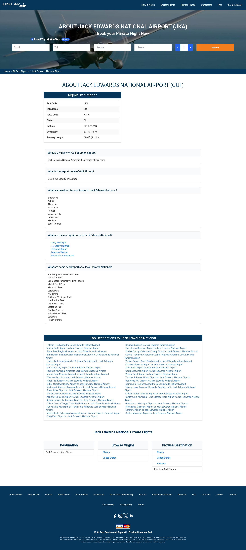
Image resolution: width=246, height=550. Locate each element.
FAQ (220, 5)
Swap (67, 39)
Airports (49, 494)
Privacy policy (126, 504)
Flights (106, 452)
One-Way (55, 39)
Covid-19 (206, 494)
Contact (232, 494)
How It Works (148, 5)
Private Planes (188, 5)
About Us (182, 494)
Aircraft (142, 494)
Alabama (161, 463)
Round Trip (39, 39)
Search (215, 47)
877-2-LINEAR (234, 5)
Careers (219, 494)
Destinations (64, 494)
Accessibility (108, 504)
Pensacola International (62, 255)
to (73, 345)
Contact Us (206, 5)
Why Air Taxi (33, 494)
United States (109, 457)
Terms (141, 504)
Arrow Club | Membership (121, 494)
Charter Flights (168, 5)
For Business (82, 494)
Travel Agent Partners (162, 494)
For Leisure (99, 494)
